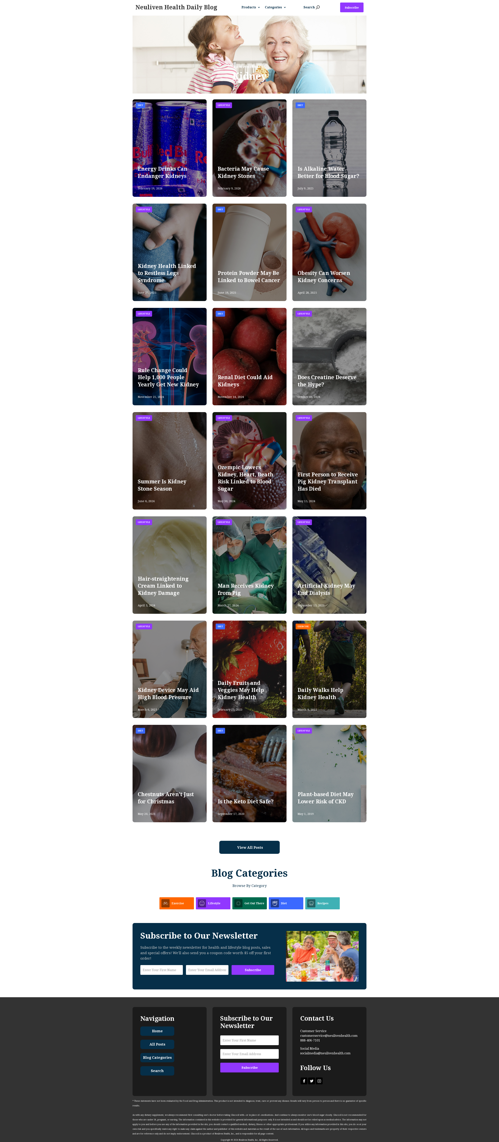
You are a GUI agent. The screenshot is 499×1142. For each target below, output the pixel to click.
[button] (252, 7)
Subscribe (352, 7)
